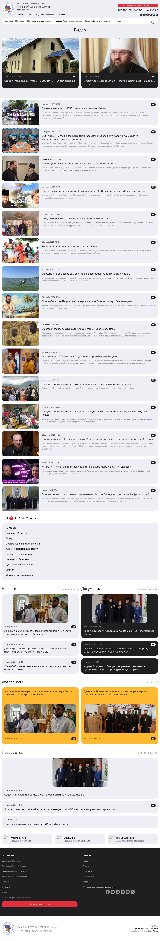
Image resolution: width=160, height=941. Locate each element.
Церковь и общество (17, 559)
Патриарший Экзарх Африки (39, 21)
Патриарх (11, 528)
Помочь (29, 15)
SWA (136, 10)
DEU (141, 10)
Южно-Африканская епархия (97, 21)
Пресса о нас (52, 15)
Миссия (10, 569)
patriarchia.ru (18, 838)
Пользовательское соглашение (145, 928)
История (117, 21)
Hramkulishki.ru (125, 838)
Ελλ (152, 10)
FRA (130, 10)
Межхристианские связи (20, 575)
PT (156, 10)
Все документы (146, 589)
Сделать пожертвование (39, 904)
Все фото (149, 682)
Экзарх (10, 538)
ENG (125, 10)
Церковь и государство (19, 554)
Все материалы (146, 752)
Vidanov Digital (152, 931)
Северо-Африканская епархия (69, 21)
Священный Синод (16, 533)
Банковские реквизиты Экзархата (137, 5)
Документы (39, 15)
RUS (120, 10)
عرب (146, 10)
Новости (20, 15)
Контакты (6, 892)
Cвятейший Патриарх (14, 21)
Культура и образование (19, 564)
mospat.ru (69, 838)
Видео (62, 15)
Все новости (68, 589)
